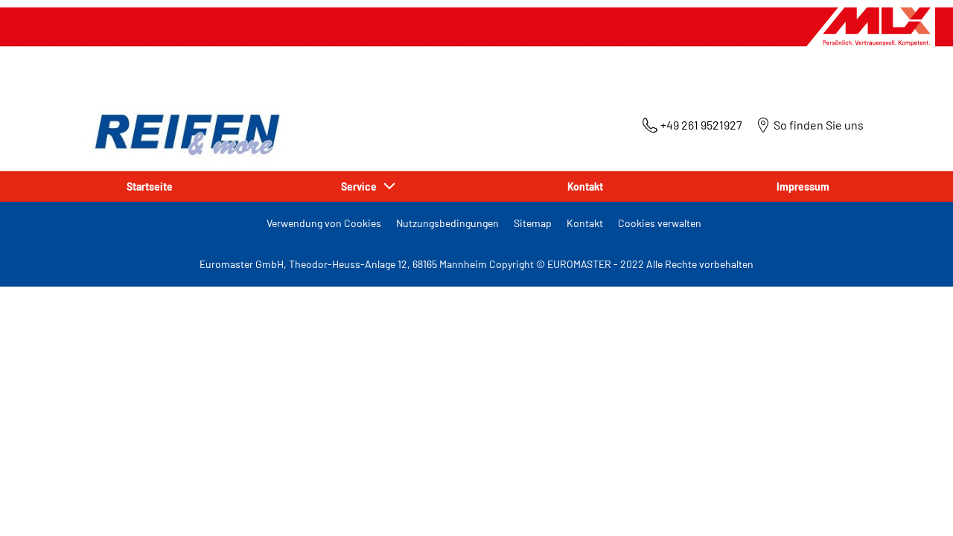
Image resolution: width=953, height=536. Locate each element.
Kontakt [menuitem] (585, 186)
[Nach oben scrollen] (914, 504)
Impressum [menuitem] (803, 186)
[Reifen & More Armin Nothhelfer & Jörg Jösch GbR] (184, 131)
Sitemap (533, 223)
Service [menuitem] (361, 186)
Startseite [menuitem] (150, 186)
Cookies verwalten (659, 223)
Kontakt (585, 223)
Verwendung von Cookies (324, 223)
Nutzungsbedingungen (447, 223)
